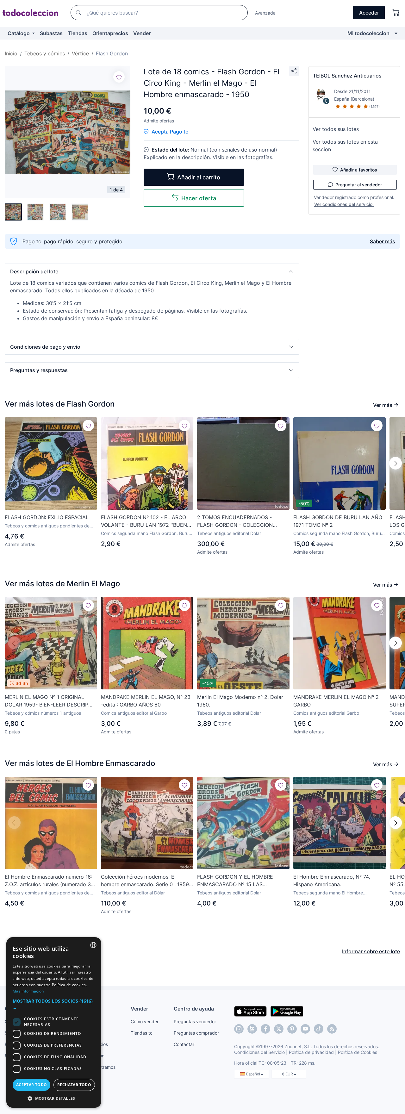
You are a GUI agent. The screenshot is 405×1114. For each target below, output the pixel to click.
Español (253, 1074)
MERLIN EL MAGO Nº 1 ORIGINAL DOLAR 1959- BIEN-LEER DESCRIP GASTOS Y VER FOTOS (46, 701)
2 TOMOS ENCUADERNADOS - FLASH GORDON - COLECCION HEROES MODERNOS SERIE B (235, 521)
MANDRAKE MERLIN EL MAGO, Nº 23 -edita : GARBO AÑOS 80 (145, 701)
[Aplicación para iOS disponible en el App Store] (250, 1011)
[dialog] (53, 1022)
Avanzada (265, 13)
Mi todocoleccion (368, 33)
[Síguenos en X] (279, 1029)
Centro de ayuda (194, 1008)
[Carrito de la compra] (396, 13)
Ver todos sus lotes (336, 129)
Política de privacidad (311, 1052)
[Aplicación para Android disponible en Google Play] (287, 1011)
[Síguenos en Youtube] (305, 1029)
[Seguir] (119, 77)
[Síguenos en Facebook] (265, 1029)
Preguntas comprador (196, 1033)
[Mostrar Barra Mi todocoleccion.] (396, 33)
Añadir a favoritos (358, 169)
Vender (142, 33)
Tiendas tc (142, 1033)
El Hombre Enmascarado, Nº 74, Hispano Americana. (331, 880)
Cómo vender (145, 1021)
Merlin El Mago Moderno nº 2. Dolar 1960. (240, 701)
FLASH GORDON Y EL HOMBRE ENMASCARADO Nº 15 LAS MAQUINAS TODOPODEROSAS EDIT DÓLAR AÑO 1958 (240, 881)
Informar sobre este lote (371, 951)
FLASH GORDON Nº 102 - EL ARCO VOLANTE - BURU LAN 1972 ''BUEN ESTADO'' (144, 521)
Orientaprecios (110, 33)
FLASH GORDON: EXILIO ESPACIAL (47, 517)
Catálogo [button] (19, 33)
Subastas (51, 33)
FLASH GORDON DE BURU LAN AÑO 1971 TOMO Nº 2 (337, 521)
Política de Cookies (357, 1052)
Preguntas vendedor (195, 1021)
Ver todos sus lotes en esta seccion (345, 145)
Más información (28, 991)
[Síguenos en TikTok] (318, 1029)
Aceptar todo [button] (31, 1084)
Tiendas (77, 33)
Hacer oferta (198, 198)
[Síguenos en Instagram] (239, 1029)
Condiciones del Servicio (259, 1052)
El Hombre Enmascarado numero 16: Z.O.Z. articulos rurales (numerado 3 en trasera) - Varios (48, 881)
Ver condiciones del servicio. (344, 204)
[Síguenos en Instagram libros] (252, 1029)
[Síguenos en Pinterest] (292, 1029)
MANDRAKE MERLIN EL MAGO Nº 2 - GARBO (338, 701)
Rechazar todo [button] (74, 1084)
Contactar (184, 1044)
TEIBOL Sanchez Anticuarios (347, 75)
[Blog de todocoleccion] (332, 1029)
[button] (152, 271)
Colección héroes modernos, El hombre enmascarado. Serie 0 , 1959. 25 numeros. (145, 881)
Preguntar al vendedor (358, 184)
